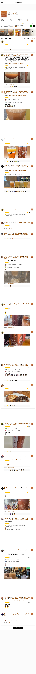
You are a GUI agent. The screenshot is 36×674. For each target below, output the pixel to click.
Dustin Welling (7, 455)
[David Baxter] (10, 451)
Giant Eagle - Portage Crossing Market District (17, 95)
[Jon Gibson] (16, 86)
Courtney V (6, 233)
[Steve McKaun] (18, 161)
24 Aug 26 (5, 47)
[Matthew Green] (12, 405)
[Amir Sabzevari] (12, 191)
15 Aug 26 (5, 283)
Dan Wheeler (6, 597)
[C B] (12, 161)
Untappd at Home (16, 55)
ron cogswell (6, 331)
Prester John (6, 222)
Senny (5, 138)
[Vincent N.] (14, 191)
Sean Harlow (6, 518)
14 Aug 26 (5, 467)
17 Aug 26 (5, 228)
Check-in (31, 26)
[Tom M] (10, 286)
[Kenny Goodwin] (16, 191)
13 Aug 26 (5, 579)
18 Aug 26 (5, 188)
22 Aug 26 (5, 84)
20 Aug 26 (5, 158)
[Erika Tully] (10, 191)
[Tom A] (14, 470)
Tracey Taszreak (7, 256)
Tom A (5, 165)
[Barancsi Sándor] (12, 86)
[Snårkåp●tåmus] (10, 405)
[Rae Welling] (12, 238)
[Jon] (16, 470)
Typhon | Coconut (19, 40)
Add (34, 26)
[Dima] (14, 86)
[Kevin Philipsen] (10, 49)
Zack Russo (6, 487)
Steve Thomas (7, 549)
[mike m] (10, 514)
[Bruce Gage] (10, 380)
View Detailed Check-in (11, 47)
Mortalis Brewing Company (13, 13)
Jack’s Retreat (12, 385)
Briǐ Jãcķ (6, 384)
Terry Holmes (6, 423)
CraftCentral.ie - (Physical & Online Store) (16, 63)
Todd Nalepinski (7, 40)
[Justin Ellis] (25, 191)
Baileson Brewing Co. (13, 304)
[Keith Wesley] (19, 191)
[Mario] (10, 86)
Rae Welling (6, 364)
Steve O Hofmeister (8, 613)
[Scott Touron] (23, 191)
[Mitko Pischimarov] (10, 161)
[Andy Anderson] (14, 380)
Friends (31, 38)
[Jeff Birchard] (12, 380)
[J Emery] (21, 191)
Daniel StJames (7, 91)
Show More (14, 26)
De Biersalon (11, 142)
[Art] (10, 238)
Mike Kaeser (6, 303)
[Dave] (18, 191)
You (34, 38)
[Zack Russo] (14, 405)
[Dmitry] (14, 161)
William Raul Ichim (7, 54)
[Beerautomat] (16, 161)
